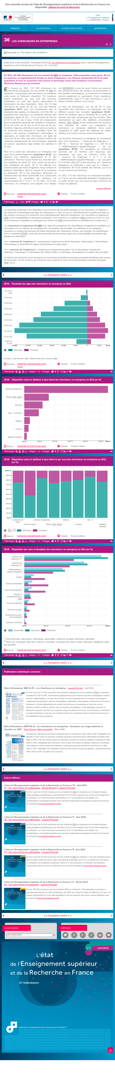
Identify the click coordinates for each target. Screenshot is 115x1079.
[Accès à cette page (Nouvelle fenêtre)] (14, 801)
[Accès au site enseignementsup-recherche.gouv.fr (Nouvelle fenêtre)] (17, 17)
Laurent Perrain (103, 188)
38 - (22, 820)
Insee (20, 196)
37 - (22, 788)
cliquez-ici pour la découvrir (64, 7)
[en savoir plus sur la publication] (57, 997)
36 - (21, 884)
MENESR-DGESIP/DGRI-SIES (32, 194)
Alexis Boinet (49, 788)
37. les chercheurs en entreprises (64, 62)
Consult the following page (49, 804)
